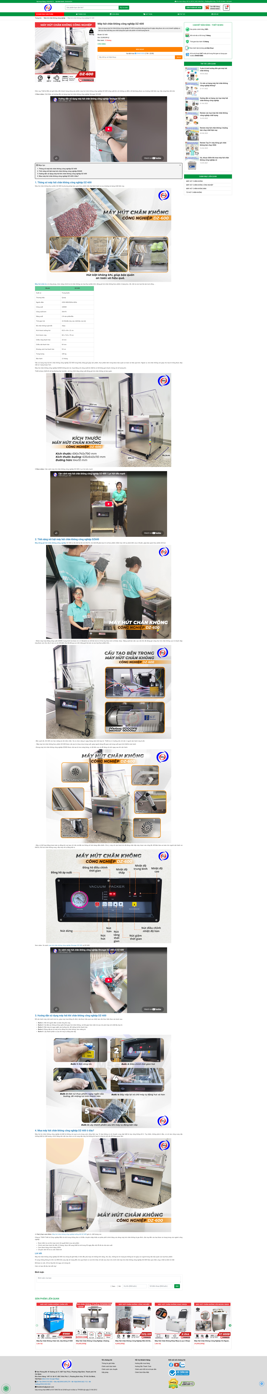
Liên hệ (215, 14)
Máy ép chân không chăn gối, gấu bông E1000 (55, 1341)
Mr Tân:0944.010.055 (44, 1382)
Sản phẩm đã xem (193, 8)
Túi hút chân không (194, 192)
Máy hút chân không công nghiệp (54, 18)
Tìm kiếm (125, 7)
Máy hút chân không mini (196, 189)
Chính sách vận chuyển (109, 1369)
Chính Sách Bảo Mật (142, 1372)
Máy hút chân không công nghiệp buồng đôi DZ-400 (69, 1234)
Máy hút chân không (194, 181)
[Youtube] (176, 1365)
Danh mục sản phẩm (45, 14)
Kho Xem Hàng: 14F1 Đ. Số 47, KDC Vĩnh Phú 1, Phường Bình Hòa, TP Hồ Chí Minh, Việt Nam (204, 1)
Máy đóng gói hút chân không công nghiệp (50, 543)
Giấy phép (105, 1372)
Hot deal (148, 14)
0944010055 (140, 53)
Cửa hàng (115, 14)
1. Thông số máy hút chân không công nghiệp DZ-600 (57, 169)
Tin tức (182, 14)
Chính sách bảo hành (109, 1366)
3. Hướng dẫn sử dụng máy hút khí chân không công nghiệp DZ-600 (62, 174)
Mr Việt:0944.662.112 (80, 1382)
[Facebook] (171, 1365)
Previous (36, 1325)
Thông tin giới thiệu (108, 1363)
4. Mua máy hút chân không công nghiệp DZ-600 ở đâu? (58, 176)
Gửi (177, 1286)
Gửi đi (179, 57)
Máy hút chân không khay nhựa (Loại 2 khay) (172, 1341)
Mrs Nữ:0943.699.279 (62, 1382)
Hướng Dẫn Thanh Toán (143, 1366)
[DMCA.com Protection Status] (173, 1383)
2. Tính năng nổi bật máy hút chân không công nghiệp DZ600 (59, 171)
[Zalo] (182, 1365)
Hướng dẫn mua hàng (142, 1363)
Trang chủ (82, 14)
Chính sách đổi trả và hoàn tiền (145, 1369)
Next (230, 1325)
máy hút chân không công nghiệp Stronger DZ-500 (65, 945)
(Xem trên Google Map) (50, 1379)
